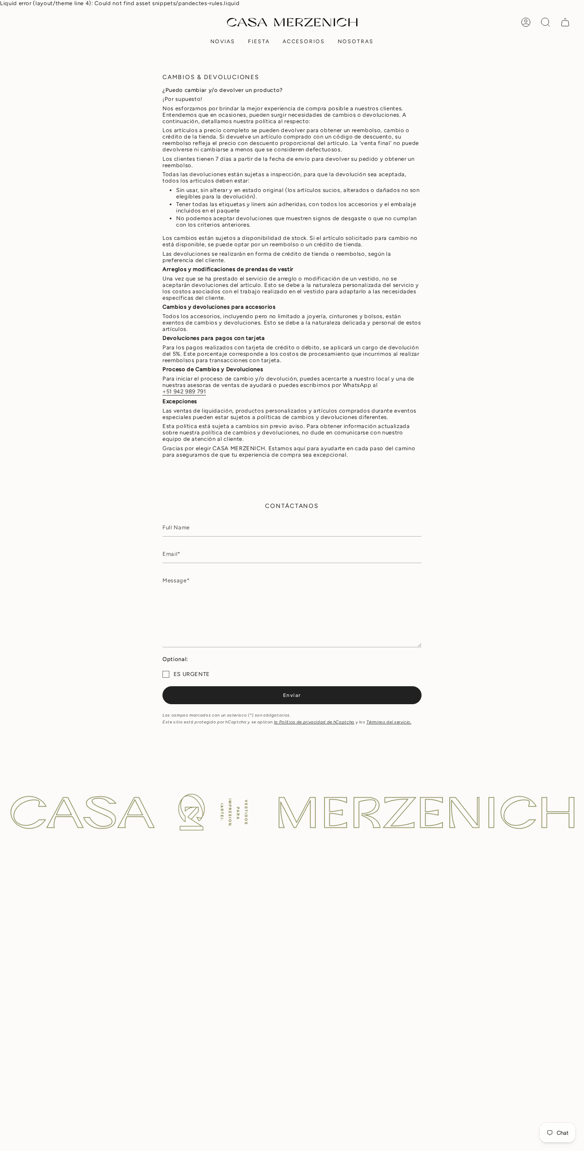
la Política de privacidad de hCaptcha (314, 722)
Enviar (292, 695)
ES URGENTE (192, 674)
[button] (223, 42)
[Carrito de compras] (565, 22)
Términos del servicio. (388, 722)
